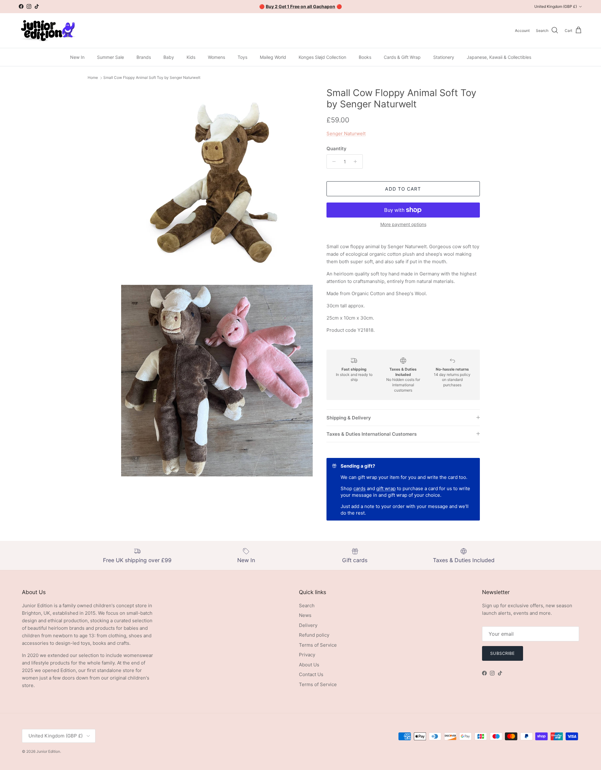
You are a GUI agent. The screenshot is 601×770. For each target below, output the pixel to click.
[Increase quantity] (357, 161)
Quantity (336, 148)
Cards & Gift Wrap (402, 57)
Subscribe (502, 653)
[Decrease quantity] (332, 161)
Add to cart (403, 189)
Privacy (307, 655)
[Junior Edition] (48, 30)
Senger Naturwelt (346, 133)
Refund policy (314, 635)
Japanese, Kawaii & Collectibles (499, 57)
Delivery (308, 625)
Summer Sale (110, 57)
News (305, 615)
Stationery (443, 57)
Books (365, 57)
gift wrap (386, 488)
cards (359, 488)
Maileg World (273, 57)
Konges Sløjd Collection (322, 57)
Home (93, 77)
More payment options (403, 224)
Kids (191, 57)
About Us (309, 665)
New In (77, 57)
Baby (168, 57)
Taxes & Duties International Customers (371, 434)
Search (307, 605)
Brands (143, 57)
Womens (216, 57)
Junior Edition (48, 751)
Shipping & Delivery (348, 418)
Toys (242, 57)
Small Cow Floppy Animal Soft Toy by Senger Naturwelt (151, 77)
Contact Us (311, 674)
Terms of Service (318, 645)
